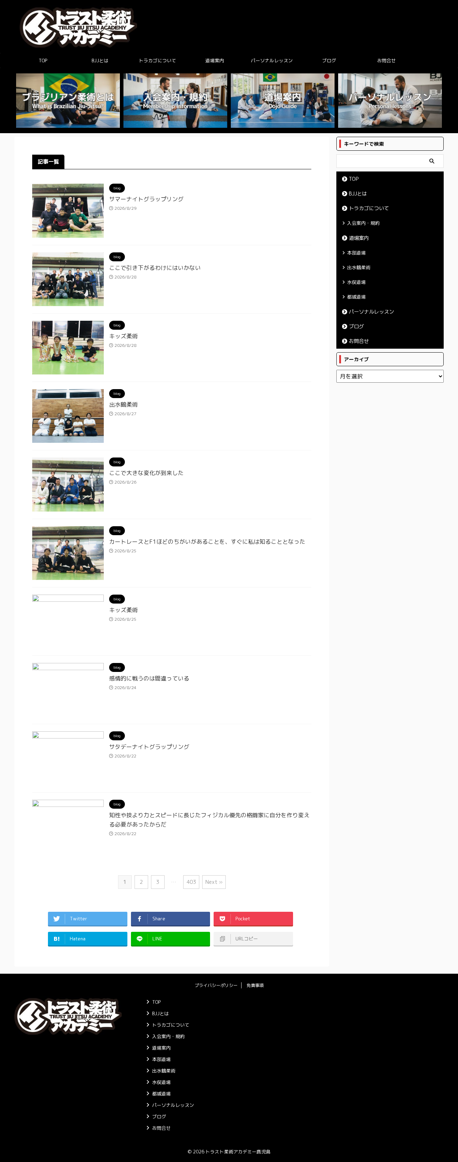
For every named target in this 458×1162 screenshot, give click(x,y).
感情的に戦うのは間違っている (149, 678)
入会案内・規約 (363, 223)
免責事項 (255, 985)
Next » (214, 882)
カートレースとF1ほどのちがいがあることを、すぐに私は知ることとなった (207, 542)
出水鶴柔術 (123, 404)
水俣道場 (356, 282)
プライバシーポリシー (216, 985)
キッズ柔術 (123, 336)
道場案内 (214, 60)
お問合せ (386, 60)
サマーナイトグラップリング (146, 199)
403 (191, 882)
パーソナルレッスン (272, 60)
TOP (43, 60)
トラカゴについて (157, 60)
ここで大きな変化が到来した (146, 473)
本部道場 (356, 253)
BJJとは (100, 60)
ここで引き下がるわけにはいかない (155, 268)
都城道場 (356, 297)
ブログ (329, 60)
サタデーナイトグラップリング (149, 747)
